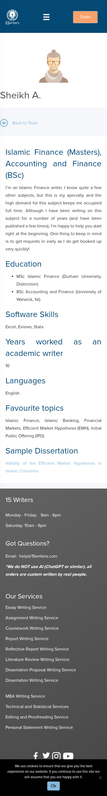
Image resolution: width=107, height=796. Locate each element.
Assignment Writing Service (31, 618)
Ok (53, 786)
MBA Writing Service (25, 696)
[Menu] (46, 17)
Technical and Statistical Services (37, 706)
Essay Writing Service (25, 607)
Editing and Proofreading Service (36, 717)
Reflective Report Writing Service (37, 649)
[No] (100, 777)
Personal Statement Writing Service (39, 727)
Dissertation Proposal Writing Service (40, 670)
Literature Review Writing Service (37, 659)
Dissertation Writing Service (31, 680)
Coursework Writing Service (32, 628)
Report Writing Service (27, 638)
